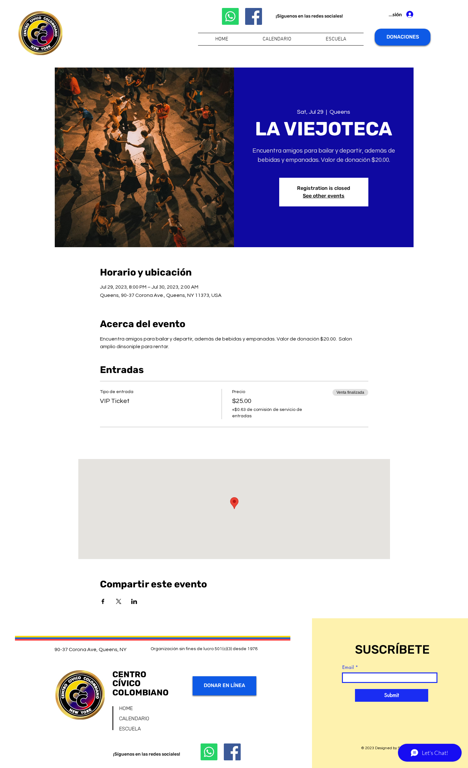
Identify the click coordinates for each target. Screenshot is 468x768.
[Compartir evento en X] (119, 601)
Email (348, 667)
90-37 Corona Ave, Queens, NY (90, 649)
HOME (126, 708)
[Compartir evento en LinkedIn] (134, 601)
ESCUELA (130, 729)
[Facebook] (253, 16)
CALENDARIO (134, 718)
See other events (323, 196)
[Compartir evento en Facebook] (103, 601)
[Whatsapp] (230, 16)
